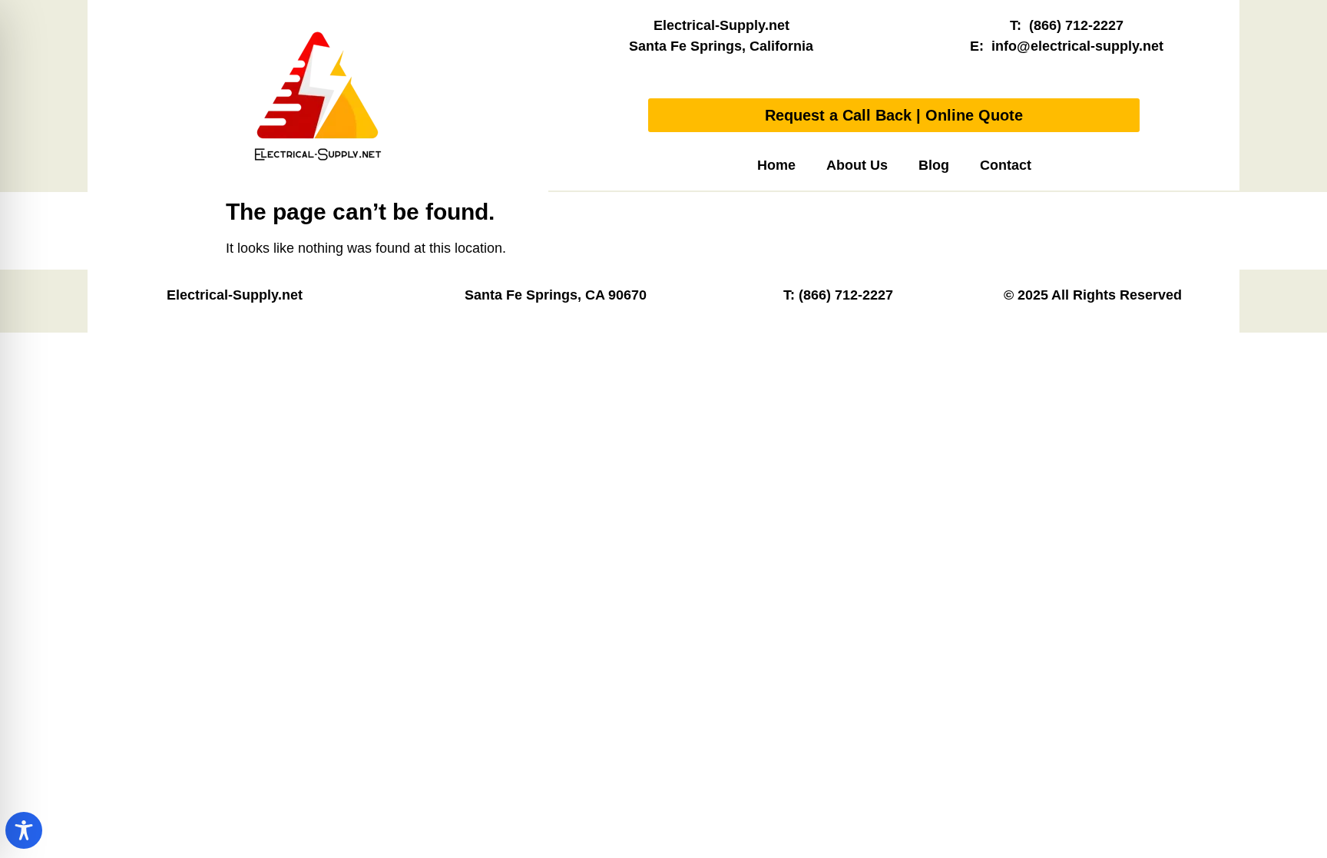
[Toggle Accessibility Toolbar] (24, 830)
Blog (933, 165)
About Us (857, 165)
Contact (1005, 165)
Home (776, 165)
